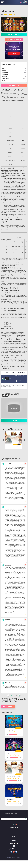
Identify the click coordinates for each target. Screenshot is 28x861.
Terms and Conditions (14, 832)
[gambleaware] (14, 849)
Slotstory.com (15, 857)
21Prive (10, 378)
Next (24, 440)
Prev (3, 440)
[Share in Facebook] (11, 852)
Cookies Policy (14, 827)
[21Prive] (7, 378)
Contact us (14, 836)
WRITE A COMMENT (8, 706)
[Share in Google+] (14, 852)
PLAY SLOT (14, 420)
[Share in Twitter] (16, 852)
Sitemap (14, 840)
